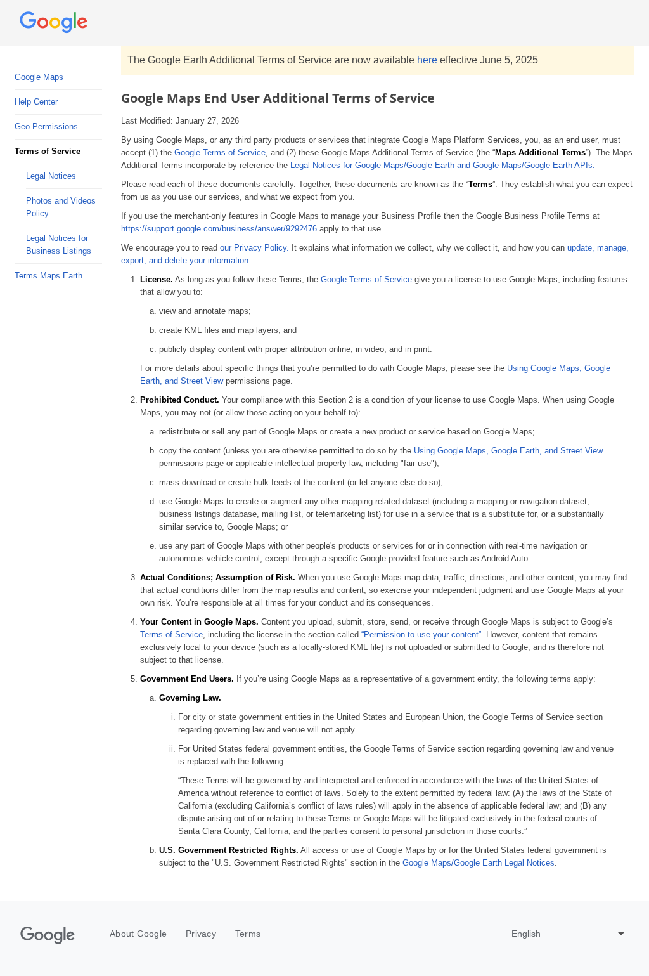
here (427, 60)
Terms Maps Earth (48, 275)
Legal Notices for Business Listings (58, 244)
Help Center (36, 102)
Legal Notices (51, 176)
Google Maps (39, 77)
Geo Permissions (46, 126)
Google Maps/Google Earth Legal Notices (478, 863)
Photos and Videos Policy (61, 207)
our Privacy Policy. (254, 247)
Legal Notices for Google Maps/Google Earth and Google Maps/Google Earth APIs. (442, 165)
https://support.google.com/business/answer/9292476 (219, 228)
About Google (138, 933)
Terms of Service (171, 634)
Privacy (201, 933)
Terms (247, 933)
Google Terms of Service (220, 152)
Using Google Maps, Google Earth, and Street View (508, 450)
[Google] (47, 935)
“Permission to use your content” (421, 634)
